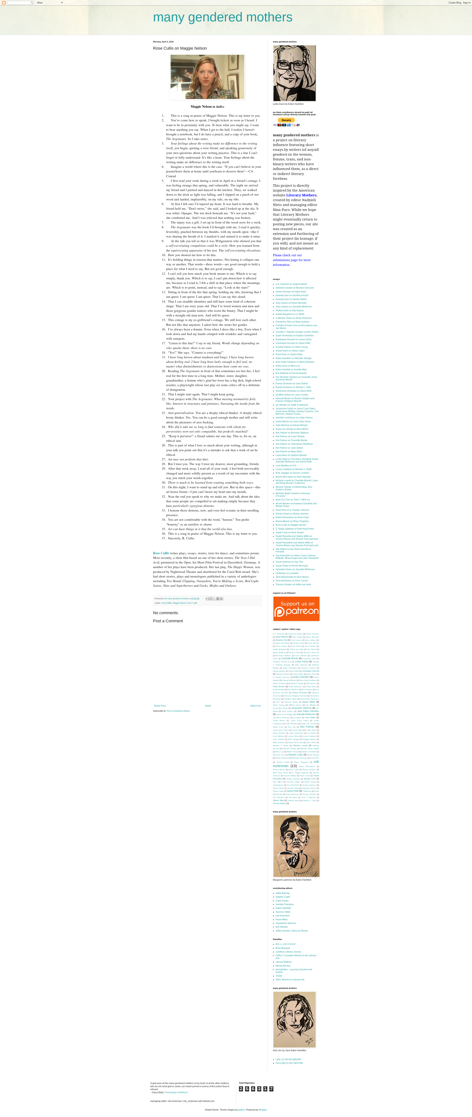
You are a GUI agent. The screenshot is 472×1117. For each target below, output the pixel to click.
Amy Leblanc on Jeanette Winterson (294, 306)
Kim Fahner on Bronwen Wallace (292, 432)
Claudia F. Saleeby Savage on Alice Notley (297, 332)
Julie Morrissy (291, 724)
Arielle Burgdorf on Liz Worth (290, 314)
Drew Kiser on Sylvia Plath (289, 354)
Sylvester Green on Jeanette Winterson (295, 569)
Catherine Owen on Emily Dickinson (294, 318)
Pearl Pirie (314, 758)
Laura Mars (297, 730)
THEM (279, 976)
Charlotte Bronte (290, 658)
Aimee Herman (312, 634)
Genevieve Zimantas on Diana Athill (293, 391)
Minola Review (283, 966)
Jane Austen (287, 711)
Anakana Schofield (281, 643)
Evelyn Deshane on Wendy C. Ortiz (293, 387)
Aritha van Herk (296, 649)
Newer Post (160, 706)
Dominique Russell (310, 671)
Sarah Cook (305, 776)
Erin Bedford (293, 689)
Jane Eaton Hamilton (308, 711)
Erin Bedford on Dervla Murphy (291, 373)
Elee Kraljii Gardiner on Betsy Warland (295, 362)
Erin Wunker (307, 689)
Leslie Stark (311, 730)
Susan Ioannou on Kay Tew (289, 562)
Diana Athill (294, 671)
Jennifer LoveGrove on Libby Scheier (294, 417)
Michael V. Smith (280, 746)
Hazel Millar (167, 603)
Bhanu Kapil (294, 652)
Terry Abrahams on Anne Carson (292, 580)
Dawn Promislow (290, 668)
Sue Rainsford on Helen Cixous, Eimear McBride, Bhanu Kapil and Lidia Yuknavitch (297, 556)
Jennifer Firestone (285, 904)
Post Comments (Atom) (178, 711)
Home (208, 706)
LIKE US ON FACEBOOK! (288, 1059)
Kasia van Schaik (308, 724)
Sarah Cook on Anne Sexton (290, 532)
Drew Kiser (311, 674)
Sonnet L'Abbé (283, 912)
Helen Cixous (279, 705)
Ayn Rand (311, 649)
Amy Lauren (296, 640)
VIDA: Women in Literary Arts (290, 979)
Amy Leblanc (310, 640)
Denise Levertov (308, 668)
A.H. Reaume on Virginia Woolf (291, 284)
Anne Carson (281, 646)
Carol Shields (301, 656)
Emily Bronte (278, 686)
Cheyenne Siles (309, 659)
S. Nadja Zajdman (300, 773)
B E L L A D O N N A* (286, 944)
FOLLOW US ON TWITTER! (289, 1063)
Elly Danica (311, 683)
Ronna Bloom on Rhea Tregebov (292, 521)
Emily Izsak (311, 687)
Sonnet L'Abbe (293, 782)
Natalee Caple (295, 754)
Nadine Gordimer (309, 752)
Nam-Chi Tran (279, 755)
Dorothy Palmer (282, 674)
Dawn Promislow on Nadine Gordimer (295, 335)
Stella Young (310, 782)
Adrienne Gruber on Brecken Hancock (295, 288)
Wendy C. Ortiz (309, 800)
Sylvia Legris (278, 791)
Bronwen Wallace (283, 656)
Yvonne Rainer (279, 803)
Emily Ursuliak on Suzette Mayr (291, 369)
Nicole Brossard (282, 758)
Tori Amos (293, 797)
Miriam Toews (292, 752)
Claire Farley (301, 661)
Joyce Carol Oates (299, 720)
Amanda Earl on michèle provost (292, 295)
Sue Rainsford (293, 785)
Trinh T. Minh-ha (308, 797)
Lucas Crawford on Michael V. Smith (294, 469)
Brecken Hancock (311, 652)
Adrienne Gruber (295, 634)
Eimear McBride (289, 680)
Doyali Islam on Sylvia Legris (290, 350)
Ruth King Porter (280, 773)
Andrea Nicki (298, 643)
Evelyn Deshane (299, 692)
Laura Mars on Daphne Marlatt (291, 455)
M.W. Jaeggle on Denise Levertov (292, 473)
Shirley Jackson (293, 779)
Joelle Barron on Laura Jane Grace (293, 421)
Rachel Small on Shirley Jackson (292, 513)
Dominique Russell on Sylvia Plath (293, 343)
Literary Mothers (284, 962)
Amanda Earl (281, 640)
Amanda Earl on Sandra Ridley (291, 299)
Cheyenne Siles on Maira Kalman (292, 321)
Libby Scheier (279, 733)
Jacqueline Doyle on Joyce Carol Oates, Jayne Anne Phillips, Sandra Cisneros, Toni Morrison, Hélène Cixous (297, 411)
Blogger (263, 1110)
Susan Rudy (278, 788)
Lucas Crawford (309, 736)
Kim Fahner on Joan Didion (289, 448)
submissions (278, 785)
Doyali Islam (298, 674)
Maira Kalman (279, 742)
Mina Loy (279, 752)
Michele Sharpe (289, 748)
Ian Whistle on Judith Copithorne (292, 405)
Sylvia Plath (293, 791)
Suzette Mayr (293, 788)
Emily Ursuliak (278, 689)
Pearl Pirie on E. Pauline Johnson (292, 510)
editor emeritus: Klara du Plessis (292, 930)
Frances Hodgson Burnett (295, 696)
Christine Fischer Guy (282, 662)
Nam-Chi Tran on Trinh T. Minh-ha (293, 499)
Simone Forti (309, 779)
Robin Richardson (307, 766)
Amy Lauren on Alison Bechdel (291, 303)
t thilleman (307, 791)
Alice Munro (282, 637)
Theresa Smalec (309, 794)
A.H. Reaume (278, 634)
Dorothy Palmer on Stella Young (292, 347)
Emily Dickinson (295, 687)
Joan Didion (310, 717)
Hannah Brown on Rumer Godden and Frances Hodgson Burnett (295, 399)
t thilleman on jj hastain (287, 573)
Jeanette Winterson (306, 714)
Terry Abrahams (292, 794)
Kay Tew (292, 727)
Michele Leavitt (300, 745)
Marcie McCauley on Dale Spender (293, 477)
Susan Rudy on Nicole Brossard (292, 565)
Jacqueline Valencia (301, 708)
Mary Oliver (311, 742)
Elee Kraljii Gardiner (307, 680)
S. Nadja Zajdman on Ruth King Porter (295, 529)
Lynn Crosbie (278, 739)
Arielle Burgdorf (279, 649)
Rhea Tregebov (301, 762)
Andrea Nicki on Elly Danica (290, 310)
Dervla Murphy (279, 671)
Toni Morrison (278, 797)
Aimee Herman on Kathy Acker (291, 291)
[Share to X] (214, 599)
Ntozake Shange (299, 758)
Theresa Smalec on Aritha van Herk (293, 584)
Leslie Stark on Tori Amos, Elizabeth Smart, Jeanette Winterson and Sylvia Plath (297, 460)
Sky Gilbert (278, 782)
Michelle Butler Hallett (309, 748)
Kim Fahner (307, 726)
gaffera (241, 1110)
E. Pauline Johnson (281, 677)
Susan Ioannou (309, 785)
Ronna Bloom (279, 770)
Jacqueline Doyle (280, 708)
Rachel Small (283, 762)
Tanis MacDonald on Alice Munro (292, 577)
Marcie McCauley (295, 742)
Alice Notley (297, 637)
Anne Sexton (310, 646)
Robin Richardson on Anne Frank (292, 517)
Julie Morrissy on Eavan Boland (291, 425)
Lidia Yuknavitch (296, 733)
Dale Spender (301, 665)
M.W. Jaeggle (294, 739)
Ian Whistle (311, 705)
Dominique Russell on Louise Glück (294, 339)
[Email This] (207, 599)
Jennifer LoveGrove (281, 718)
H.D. (278, 702)
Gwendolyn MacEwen (310, 699)
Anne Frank (296, 646)
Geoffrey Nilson (290, 699)
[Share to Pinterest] (221, 599)
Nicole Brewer (313, 755)
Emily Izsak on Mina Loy (288, 366)
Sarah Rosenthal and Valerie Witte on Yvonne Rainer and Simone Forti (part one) (297, 544)
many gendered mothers (223, 17)
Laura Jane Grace (281, 730)
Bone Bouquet (283, 948)
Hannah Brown (291, 702)
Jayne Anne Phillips (284, 714)
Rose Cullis (161, 553)
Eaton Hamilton (301, 677)
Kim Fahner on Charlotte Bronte (291, 440)
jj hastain (297, 718)
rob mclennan (282, 915)
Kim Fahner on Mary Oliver (289, 451)
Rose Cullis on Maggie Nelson (291, 525)
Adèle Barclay (283, 893)
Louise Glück (293, 736)
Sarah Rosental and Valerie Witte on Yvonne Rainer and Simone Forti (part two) (297, 537)
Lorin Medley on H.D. (286, 465)
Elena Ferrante (279, 683)
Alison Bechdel (312, 637)
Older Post (255, 706)
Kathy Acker (278, 727)
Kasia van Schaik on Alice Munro (292, 429)
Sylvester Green (309, 788)
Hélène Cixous (295, 705)
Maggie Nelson (179, 603)
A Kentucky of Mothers (176, 1092)
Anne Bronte (313, 643)
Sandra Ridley (290, 776)
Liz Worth (312, 733)
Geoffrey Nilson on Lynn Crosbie (292, 394)
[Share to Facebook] (218, 599)
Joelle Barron (279, 720)
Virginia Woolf (294, 800)
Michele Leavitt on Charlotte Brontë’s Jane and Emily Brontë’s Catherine (297, 481)
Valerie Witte (278, 800)
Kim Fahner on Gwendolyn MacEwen (294, 444)
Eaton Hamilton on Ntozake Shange (294, 358)
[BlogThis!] (211, 599)
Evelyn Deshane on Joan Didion (292, 383)
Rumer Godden (309, 770)
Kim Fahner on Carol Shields (290, 436)
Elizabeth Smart (296, 683)
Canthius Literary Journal (288, 952)
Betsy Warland (279, 652)
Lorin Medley (278, 736)
